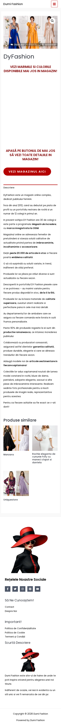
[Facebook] (7, 589)
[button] (52, 21)
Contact (9, 606)
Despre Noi (11, 611)
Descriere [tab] (8, 187)
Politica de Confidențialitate (20, 628)
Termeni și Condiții (15, 636)
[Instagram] (22, 589)
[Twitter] (15, 589)
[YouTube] (37, 589)
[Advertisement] (30, 116)
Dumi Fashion (13, 4)
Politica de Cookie (15, 632)
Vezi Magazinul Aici (27, 171)
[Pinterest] (30, 589)
